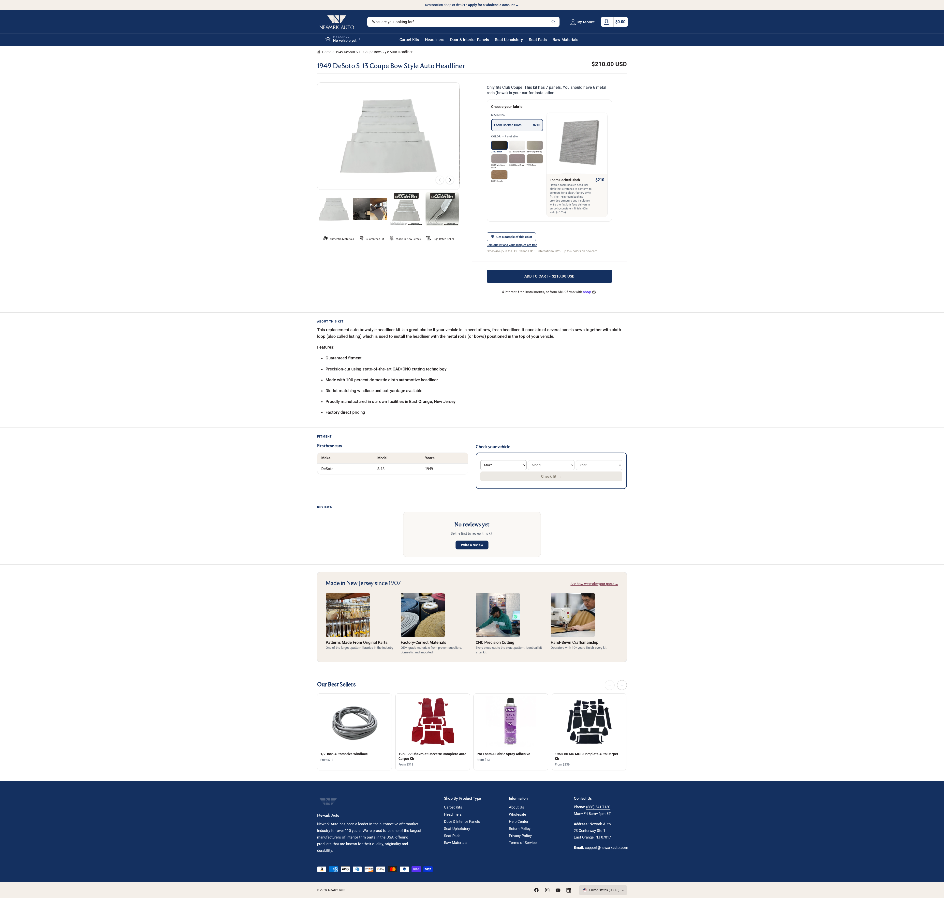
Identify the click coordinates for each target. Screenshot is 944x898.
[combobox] (463, 22)
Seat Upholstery (457, 828)
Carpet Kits (453, 807)
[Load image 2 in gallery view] (370, 209)
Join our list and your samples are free (512, 245)
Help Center (518, 821)
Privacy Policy (520, 836)
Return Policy (520, 828)
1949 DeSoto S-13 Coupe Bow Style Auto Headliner (374, 52)
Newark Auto (336, 890)
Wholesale (517, 814)
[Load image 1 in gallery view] (334, 209)
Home (326, 52)
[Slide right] (450, 180)
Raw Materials (455, 842)
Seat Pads (452, 836)
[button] (614, 22)
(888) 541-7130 (598, 807)
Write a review (472, 545)
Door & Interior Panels (462, 821)
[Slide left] (440, 180)
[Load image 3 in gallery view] (406, 209)
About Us (516, 807)
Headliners (453, 814)
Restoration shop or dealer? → (472, 5)
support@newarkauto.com (606, 847)
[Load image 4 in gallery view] (442, 209)
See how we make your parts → (594, 584)
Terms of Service (523, 842)
